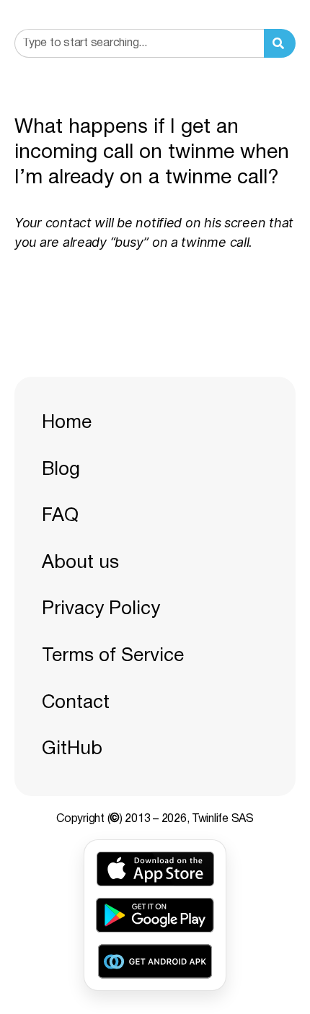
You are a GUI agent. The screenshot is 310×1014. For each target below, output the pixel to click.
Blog (61, 469)
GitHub (72, 749)
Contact (76, 703)
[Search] (280, 43)
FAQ (60, 516)
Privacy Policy (101, 609)
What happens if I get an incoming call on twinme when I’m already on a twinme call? (151, 153)
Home (67, 423)
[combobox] (139, 43)
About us (80, 563)
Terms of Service (113, 656)
